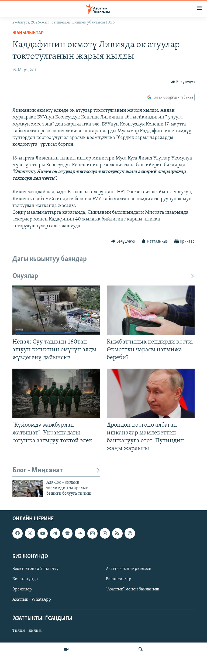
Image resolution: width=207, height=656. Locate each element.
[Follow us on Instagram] (92, 533)
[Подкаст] (130, 533)
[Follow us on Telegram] (55, 533)
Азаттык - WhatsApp (31, 599)
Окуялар (25, 276)
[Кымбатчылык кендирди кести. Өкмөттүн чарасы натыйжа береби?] (151, 310)
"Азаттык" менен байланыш (132, 589)
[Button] (183, 82)
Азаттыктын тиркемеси (128, 568)
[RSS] (117, 533)
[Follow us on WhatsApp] (105, 533)
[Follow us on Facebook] (17, 533)
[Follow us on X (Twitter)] (30, 533)
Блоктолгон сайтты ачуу (35, 568)
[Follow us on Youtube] (42, 533)
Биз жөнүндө (25, 579)
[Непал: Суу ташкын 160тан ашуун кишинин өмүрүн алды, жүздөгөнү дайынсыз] (56, 310)
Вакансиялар (118, 579)
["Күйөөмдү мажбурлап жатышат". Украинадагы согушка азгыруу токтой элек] (56, 393)
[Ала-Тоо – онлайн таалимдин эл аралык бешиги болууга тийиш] (27, 488)
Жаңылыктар (28, 33)
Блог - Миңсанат (37, 470)
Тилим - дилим (27, 630)
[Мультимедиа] (66, 649)
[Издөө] (141, 649)
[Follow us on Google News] (67, 533)
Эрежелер (22, 589)
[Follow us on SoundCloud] (80, 533)
